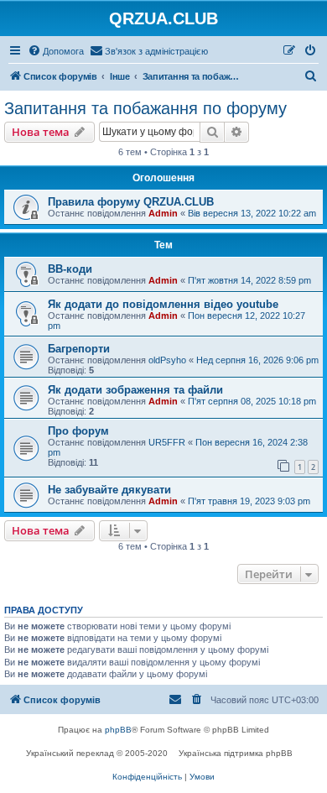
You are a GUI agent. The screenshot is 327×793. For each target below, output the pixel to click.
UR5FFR (166, 442)
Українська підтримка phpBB (236, 753)
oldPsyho (167, 360)
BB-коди (70, 269)
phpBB (118, 729)
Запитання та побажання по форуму (145, 108)
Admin (163, 213)
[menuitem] (56, 51)
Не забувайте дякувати (109, 489)
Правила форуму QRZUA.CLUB (131, 202)
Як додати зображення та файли (135, 389)
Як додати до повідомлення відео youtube (163, 304)
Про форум (78, 431)
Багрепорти (79, 348)
